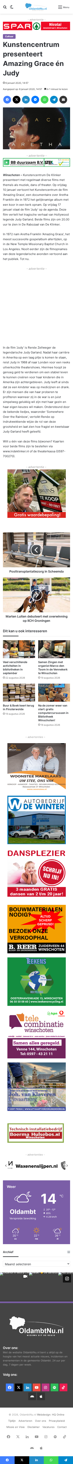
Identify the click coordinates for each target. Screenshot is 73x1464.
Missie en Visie (15, 1427)
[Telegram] (54, 100)
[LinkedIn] (26, 100)
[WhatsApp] (44, 100)
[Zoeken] (5, 8)
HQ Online (58, 1414)
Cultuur (9, 36)
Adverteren (25, 1420)
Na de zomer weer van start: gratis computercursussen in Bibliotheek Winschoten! (53, 713)
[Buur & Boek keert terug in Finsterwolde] (19, 693)
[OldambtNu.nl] (36, 7)
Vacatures (48, 1427)
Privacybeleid (57, 1420)
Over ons (40, 1420)
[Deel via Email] (63, 100)
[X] (16, 100)
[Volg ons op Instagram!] (67, 1278)
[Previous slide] (6, 1165)
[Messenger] (35, 100)
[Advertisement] (36, 307)
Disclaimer (33, 1427)
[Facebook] (7, 100)
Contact (62, 1427)
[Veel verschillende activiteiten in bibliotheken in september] (19, 649)
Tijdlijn (12, 1420)
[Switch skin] (12, 8)
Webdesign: (44, 1414)
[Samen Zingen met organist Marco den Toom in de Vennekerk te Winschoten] (54, 649)
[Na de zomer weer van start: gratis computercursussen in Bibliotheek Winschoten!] (54, 693)
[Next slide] (67, 1165)
